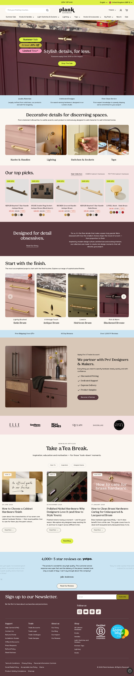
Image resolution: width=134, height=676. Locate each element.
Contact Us (9, 631)
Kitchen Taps (79, 646)
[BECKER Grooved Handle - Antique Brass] (67, 191)
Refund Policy (10, 649)
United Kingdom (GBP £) (121, 2)
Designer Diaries (79, 465)
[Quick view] (25, 183)
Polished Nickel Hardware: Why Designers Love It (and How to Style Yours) (66, 512)
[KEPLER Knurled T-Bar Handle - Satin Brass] (92, 191)
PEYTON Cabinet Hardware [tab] (118, 174)
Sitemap (31, 671)
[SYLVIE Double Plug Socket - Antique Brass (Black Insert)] (42, 191)
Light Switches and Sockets (81, 641)
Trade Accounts (34, 628)
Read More (9, 530)
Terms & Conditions (12, 663)
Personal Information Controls (45, 663)
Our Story (55, 628)
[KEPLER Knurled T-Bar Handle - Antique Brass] (17, 191)
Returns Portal (10, 635)
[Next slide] (123, 296)
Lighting (77, 649)
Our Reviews (55, 638)
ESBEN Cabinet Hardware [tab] (95, 174)
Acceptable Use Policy (29, 667)
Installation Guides (12, 638)
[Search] (47, 10)
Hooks (76, 653)
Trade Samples (33, 638)
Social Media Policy (12, 667)
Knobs (76, 633)
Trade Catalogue (34, 635)
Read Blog (67, 541)
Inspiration (64, 465)
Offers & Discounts (12, 642)
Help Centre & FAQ (12, 628)
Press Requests (11, 645)
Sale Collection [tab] (76, 174)
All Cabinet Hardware (78, 628)
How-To (52, 465)
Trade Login (32, 631)
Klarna (41, 667)
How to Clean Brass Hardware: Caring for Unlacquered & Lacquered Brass (109, 512)
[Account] (121, 10)
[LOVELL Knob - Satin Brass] (117, 191)
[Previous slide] (10, 296)
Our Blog (54, 631)
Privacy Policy (27, 663)
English (102, 2)
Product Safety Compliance (15, 671)
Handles (77, 637)
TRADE (111, 10)
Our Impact (55, 635)
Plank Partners (10, 652)
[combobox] (27, 10)
